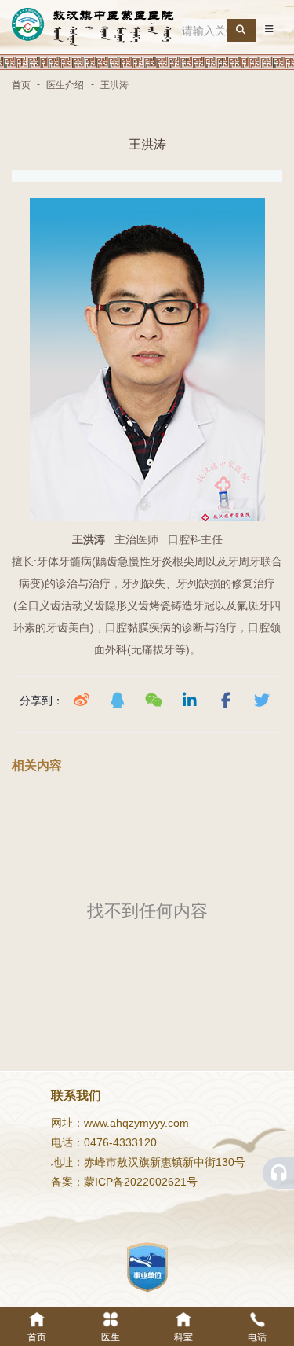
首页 (22, 84)
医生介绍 (65, 84)
